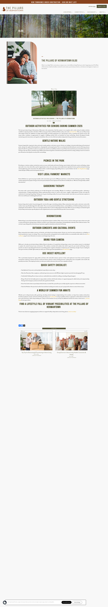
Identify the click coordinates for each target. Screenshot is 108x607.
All (53, 122)
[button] (102, 6)
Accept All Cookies (66, 602)
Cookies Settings (77, 602)
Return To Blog (54, 89)
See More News (54, 328)
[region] (45, 602)
